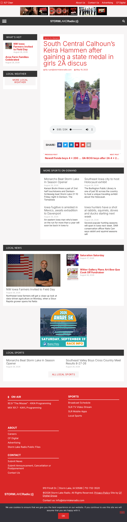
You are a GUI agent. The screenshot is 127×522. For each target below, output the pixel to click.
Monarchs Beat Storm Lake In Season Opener (61, 180)
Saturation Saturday (92, 255)
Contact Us (93, 2)
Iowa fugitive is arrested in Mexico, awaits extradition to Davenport (61, 210)
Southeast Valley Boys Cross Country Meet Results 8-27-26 (93, 362)
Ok (63, 515)
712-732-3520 (92, 488)
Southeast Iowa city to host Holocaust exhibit (101, 180)
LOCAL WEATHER (16, 73)
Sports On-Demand (51, 38)
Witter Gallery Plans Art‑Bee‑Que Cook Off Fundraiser (100, 271)
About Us (80, 2)
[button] (4, 21)
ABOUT (12, 427)
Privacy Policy (102, 492)
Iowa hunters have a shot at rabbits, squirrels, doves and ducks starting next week (101, 212)
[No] (122, 512)
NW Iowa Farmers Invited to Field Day (23, 46)
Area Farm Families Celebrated (17, 58)
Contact (14, 455)
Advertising (107, 2)
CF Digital (120, 2)
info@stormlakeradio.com (70, 500)
